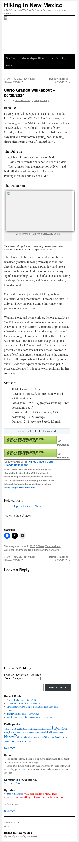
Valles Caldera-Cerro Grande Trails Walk (28, 463)
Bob (24, 728)
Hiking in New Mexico (33, 5)
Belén (16, 728)
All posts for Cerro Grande (28, 506)
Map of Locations (15, 793)
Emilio (36, 728)
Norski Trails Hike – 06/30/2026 (21, 699)
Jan (50, 728)
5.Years (40, 546)
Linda (36, 732)
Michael (61, 732)
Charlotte (29, 728)
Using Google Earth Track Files (19, 487)
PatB (23, 737)
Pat (17, 736)
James (46, 728)
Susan (6, 741)
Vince (28, 741)
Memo (55, 732)
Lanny (12, 732)
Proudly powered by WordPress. (23, 836)
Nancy (9, 736)
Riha (38, 737)
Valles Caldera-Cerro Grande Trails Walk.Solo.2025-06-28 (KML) (26, 440)
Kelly (6, 732)
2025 (32, 546)
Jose (64, 728)
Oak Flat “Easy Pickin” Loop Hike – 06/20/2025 (20, 80)
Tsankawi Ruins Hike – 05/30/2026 (23, 713)
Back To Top (10, 748)
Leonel (24, 732)
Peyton (28, 737)
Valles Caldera (53, 546)
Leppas (31, 732)
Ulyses (21, 741)
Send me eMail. (13, 783)
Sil (54, 737)
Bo (20, 728)
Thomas (14, 741)
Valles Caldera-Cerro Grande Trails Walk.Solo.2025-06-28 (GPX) (26, 453)
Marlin (49, 732)
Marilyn (42, 732)
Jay (54, 727)
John (60, 728)
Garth (41, 728)
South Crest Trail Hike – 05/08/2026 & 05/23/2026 (30, 717)
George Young (41, 100)
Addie (6, 728)
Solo (30, 549)
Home (9, 65)
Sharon (48, 737)
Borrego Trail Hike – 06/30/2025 (59, 80)
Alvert (11, 728)
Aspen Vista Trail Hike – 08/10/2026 (23, 703)
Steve (65, 737)
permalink (54, 549)
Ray (34, 737)
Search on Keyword (58, 687)
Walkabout (9, 549)
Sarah (42, 737)
